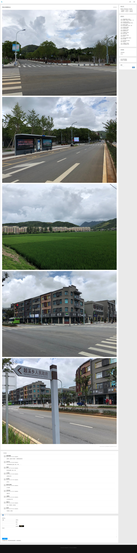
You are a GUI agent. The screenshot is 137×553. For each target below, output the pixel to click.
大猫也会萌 (122, 52)
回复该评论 (16, 456)
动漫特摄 (122, 10)
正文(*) (3, 528)
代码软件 (127, 10)
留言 (134, 1)
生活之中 (127, 11)
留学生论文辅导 (9, 484)
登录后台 (122, 60)
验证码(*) (17, 526)
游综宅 (7, 467)
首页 (130, 1)
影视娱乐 (122, 11)
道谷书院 (7, 478)
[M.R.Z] (2, 2)
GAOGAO (8, 461)
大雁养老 (7, 496)
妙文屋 (7, 507)
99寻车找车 (8, 490)
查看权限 (125, 60)
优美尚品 (75, 547)
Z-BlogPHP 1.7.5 (67, 547)
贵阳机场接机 (8, 455)
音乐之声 (131, 10)
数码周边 (131, 11)
